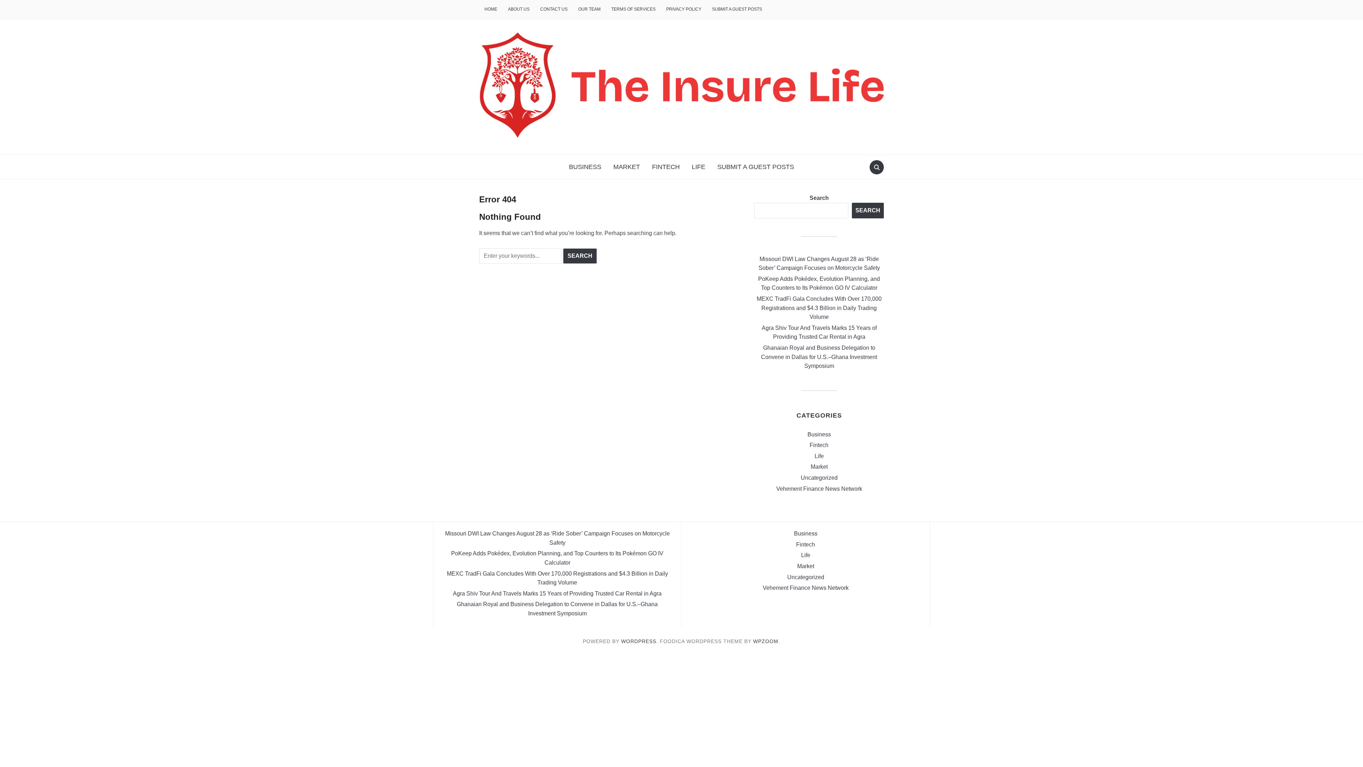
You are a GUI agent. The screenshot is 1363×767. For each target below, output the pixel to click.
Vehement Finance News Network (819, 489)
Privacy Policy (683, 9)
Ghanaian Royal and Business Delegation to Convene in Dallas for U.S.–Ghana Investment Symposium (819, 357)
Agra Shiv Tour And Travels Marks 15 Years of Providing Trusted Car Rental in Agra (557, 594)
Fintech (666, 166)
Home (491, 9)
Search (819, 198)
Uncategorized (819, 478)
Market (626, 166)
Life (698, 166)
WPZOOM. (766, 641)
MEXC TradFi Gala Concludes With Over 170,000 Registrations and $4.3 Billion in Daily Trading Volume (819, 308)
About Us (519, 9)
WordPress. (639, 641)
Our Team (589, 9)
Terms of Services (633, 9)
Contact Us (554, 9)
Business (585, 166)
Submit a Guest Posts (737, 9)
